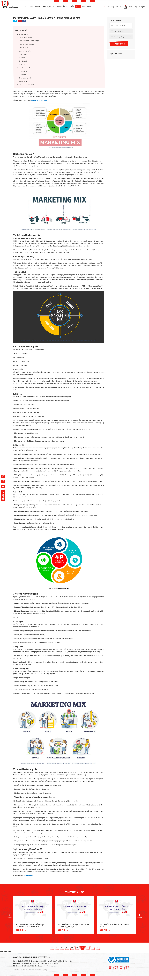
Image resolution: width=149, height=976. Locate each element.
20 (52, 948)
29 (77, 948)
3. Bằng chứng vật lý (25, 78)
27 (67, 948)
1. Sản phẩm (22, 54)
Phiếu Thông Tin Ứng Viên (137, 7)
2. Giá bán (22, 57)
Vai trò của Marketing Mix (24, 37)
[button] (9, 915)
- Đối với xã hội (23, 47)
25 (57, 948)
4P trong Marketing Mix (24, 51)
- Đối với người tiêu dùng (26, 44)
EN (117, 7)
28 (72, 948)
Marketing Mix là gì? (23, 34)
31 (87, 948)
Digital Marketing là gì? (39, 100)
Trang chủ (28, 7)
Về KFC (37, 7)
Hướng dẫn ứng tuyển (65, 7)
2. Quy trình (22, 74)
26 (62, 948)
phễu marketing (92, 243)
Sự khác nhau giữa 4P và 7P (25, 85)
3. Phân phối (23, 61)
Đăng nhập (110, 7)
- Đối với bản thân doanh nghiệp (29, 40)
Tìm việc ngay (118, 44)
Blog (78, 7)
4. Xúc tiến (22, 64)
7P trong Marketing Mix (24, 68)
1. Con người (23, 71)
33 (98, 948)
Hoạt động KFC (48, 7)
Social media (28, 875)
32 (92, 948)
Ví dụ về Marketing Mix (23, 81)
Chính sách (86, 7)
